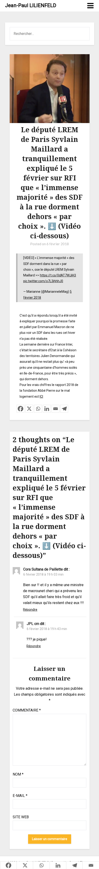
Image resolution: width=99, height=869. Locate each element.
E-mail (20, 795)
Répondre (30, 609)
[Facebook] (20, 409)
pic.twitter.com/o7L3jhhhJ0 (43, 281)
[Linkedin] (47, 409)
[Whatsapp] (38, 409)
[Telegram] (64, 409)
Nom (18, 774)
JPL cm (33, 624)
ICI (41, 396)
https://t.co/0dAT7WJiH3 (58, 275)
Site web (21, 817)
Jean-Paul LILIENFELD (30, 5)
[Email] (55, 409)
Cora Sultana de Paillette (43, 569)
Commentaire (27, 710)
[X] (29, 409)
